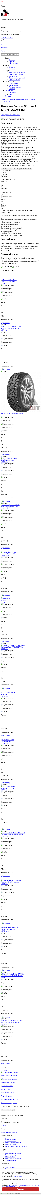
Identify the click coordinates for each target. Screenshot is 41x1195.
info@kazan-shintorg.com (9, 1132)
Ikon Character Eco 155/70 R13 (7, 695)
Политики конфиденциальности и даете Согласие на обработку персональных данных (20, 1186)
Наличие (15, 168)
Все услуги (4, 1070)
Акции (11, 94)
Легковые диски (10, 1144)
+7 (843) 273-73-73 (7, 38)
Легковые (12, 60)
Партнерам (12, 92)
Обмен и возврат (14, 83)
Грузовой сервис (14, 80)
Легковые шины (10, 1139)
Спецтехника (13, 63)
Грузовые (12, 62)
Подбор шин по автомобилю (10, 115)
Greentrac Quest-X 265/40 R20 (7, 742)
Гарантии (12, 89)
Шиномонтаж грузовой (17, 78)
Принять (20, 1189)
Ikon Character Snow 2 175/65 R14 (8, 461)
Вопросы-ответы (14, 85)
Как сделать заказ (15, 87)
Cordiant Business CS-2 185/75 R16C (8, 555)
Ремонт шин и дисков (16, 74)
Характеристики (6, 168)
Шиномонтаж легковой (17, 72)
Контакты (8, 96)
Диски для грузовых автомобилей (16, 1146)
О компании (9, 90)
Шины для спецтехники (13, 1143)
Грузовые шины (10, 1141)
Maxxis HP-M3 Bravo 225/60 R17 (8, 282)
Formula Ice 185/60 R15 (4, 601)
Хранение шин (14, 76)
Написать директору (8, 1110)
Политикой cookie (17, 1176)
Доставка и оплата (26, 168)
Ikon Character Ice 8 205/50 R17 (7, 789)
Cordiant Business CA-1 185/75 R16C (8, 930)
